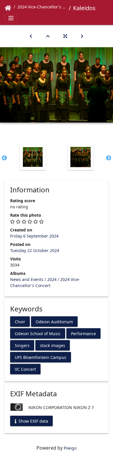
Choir (20, 321)
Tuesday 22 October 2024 (34, 250)
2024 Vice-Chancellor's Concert (41, 7)
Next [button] (109, 158)
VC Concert (25, 369)
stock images (52, 345)
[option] (33, 157)
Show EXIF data (32, 421)
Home (8, 8)
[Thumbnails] (48, 36)
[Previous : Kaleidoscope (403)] (31, 36)
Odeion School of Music (38, 333)
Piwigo (70, 448)
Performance (83, 333)
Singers (22, 345)
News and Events (26, 279)
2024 (52, 279)
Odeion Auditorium (54, 321)
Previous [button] (4, 158)
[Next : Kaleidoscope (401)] (82, 36)
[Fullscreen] (65, 36)
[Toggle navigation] (11, 18)
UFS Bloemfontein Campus (40, 357)
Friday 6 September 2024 (34, 236)
